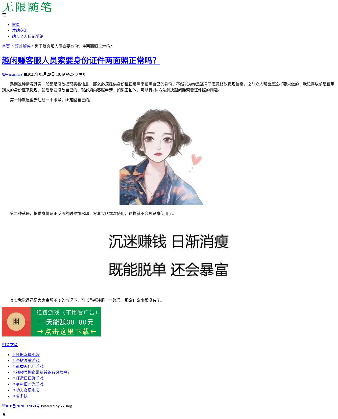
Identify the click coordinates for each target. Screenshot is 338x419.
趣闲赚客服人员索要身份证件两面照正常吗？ (81, 60)
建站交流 (20, 30)
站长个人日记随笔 (28, 36)
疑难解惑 (23, 46)
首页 (16, 24)
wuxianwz (14, 74)
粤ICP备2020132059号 (21, 406)
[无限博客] (26, 10)
